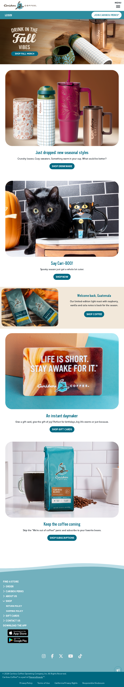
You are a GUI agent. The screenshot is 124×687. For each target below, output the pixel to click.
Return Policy (14, 606)
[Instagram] (44, 656)
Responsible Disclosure (93, 683)
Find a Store (11, 581)
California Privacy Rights (66, 683)
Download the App (14, 625)
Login (8, 15)
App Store (17, 632)
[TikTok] (80, 656)
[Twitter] (61, 656)
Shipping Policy (14, 611)
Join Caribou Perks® (106, 15)
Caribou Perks (15, 591)
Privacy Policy (26, 683)
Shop (9, 601)
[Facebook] (52, 656)
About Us (11, 596)
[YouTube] (70, 656)
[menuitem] (118, 670)
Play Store (17, 640)
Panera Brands (36, 677)
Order (10, 586)
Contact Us (13, 620)
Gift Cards (12, 615)
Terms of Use (43, 683)
